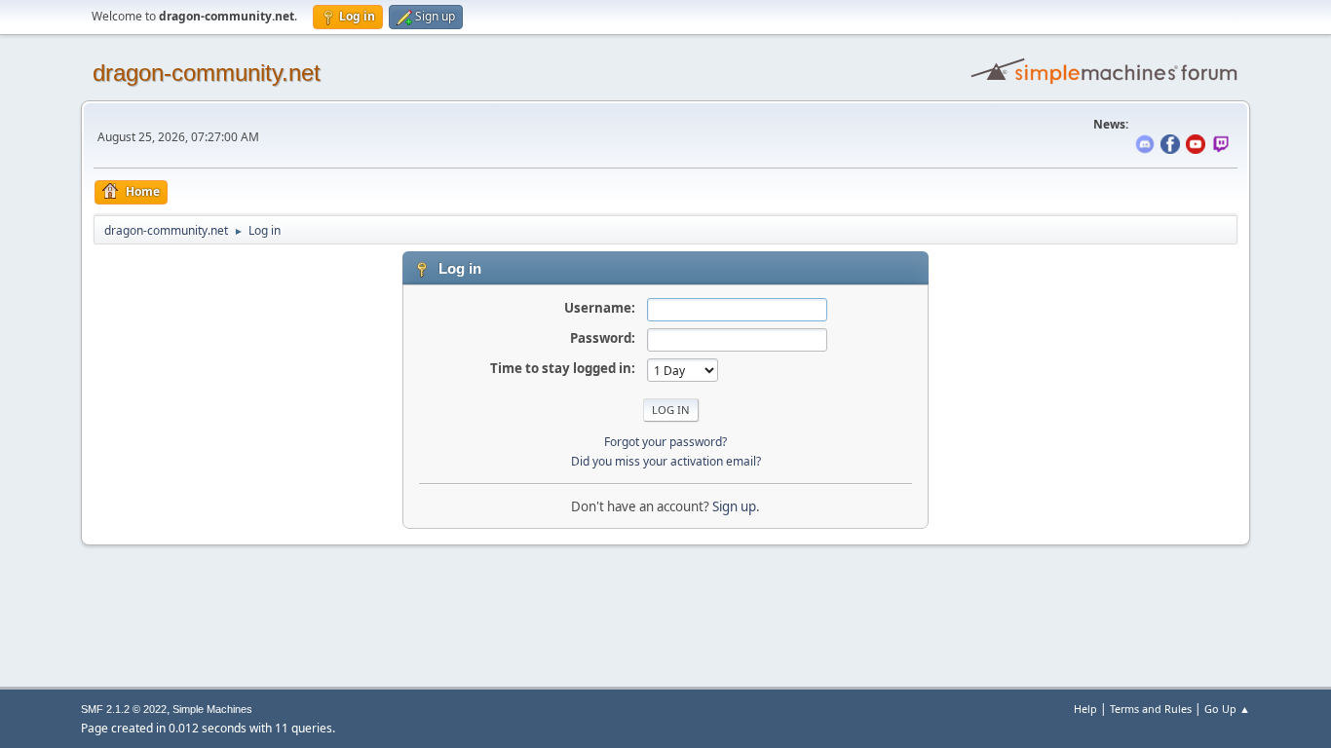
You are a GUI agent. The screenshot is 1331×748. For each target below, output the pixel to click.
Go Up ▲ (1227, 708)
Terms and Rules (1151, 708)
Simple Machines (212, 709)
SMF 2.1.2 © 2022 (124, 709)
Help (1085, 708)
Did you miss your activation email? (666, 461)
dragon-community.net (207, 72)
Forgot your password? (665, 441)
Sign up (734, 506)
